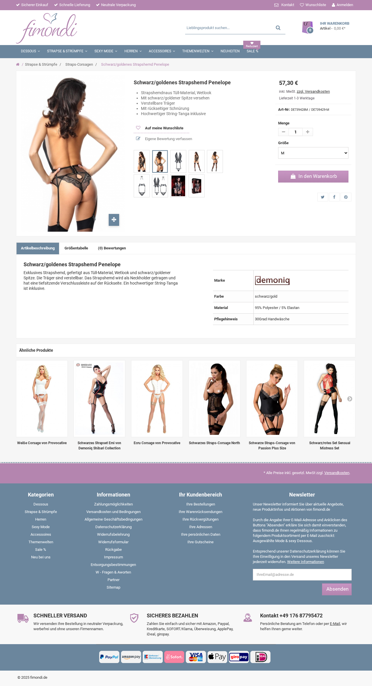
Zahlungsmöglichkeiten (113, 504)
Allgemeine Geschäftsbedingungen (113, 519)
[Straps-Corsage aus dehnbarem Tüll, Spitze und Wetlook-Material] (214, 398)
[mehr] (307, 132)
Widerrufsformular (113, 542)
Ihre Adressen (200, 527)
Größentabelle (76, 248)
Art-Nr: (284, 109)
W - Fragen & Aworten (113, 572)
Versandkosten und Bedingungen (113, 512)
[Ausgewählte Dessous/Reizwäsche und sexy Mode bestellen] (72, 27)
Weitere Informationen (305, 562)
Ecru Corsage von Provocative (157, 443)
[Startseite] (18, 64)
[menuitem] (40, 505)
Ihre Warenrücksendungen (200, 512)
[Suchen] (278, 27)
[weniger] (283, 132)
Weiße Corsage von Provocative (42, 443)
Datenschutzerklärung (113, 527)
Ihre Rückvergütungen (201, 519)
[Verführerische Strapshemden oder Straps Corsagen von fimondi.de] (272, 398)
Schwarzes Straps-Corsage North (214, 443)
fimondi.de (38, 677)
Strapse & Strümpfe (41, 64)
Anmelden (345, 5)
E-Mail (335, 623)
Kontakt (287, 5)
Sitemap (113, 587)
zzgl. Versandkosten (313, 91)
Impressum (113, 557)
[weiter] (350, 398)
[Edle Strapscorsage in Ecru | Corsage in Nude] (157, 398)
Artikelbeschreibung (38, 248)
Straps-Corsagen (79, 64)
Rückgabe (113, 549)
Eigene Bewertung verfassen (168, 139)
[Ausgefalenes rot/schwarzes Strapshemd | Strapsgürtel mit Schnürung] (329, 398)
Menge (283, 123)
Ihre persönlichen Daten (200, 534)
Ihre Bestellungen (200, 504)
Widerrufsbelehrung (113, 534)
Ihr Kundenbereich (200, 495)
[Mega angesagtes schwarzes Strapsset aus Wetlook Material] (99, 398)
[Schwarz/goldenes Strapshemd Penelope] (141, 161)
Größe (283, 143)
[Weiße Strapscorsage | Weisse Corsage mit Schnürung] (42, 398)
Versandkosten (336, 473)
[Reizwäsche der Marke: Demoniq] (272, 280)
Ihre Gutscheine (200, 542)
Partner (113, 580)
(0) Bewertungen (112, 248)
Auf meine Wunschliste (163, 128)
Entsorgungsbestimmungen (113, 564)
